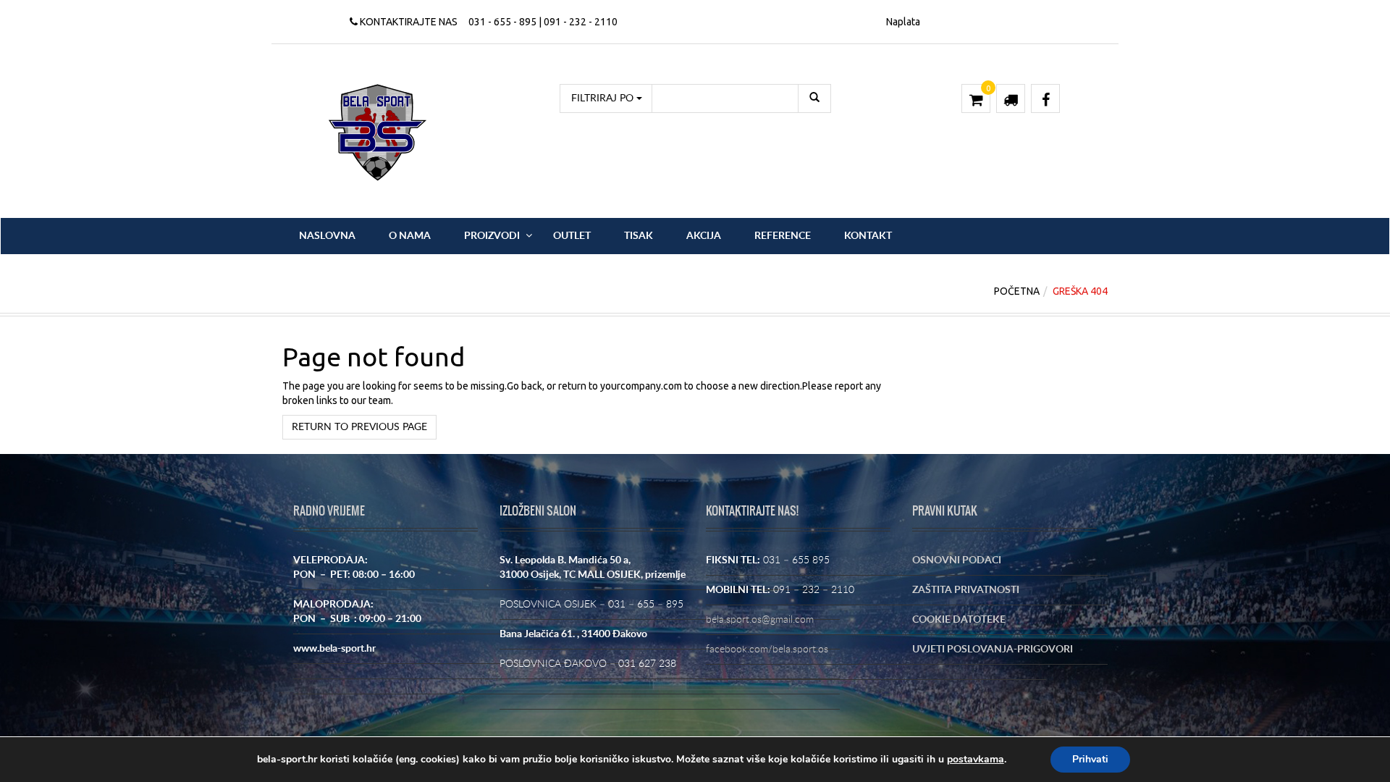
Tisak (638, 236)
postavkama (975, 759)
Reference (782, 236)
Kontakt (868, 236)
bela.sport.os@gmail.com (760, 620)
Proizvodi (492, 236)
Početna (1017, 291)
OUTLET (572, 236)
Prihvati (1090, 759)
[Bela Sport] (377, 132)
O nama (410, 236)
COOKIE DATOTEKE (959, 620)
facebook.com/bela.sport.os (767, 649)
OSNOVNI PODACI (956, 560)
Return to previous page (359, 427)
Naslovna (327, 236)
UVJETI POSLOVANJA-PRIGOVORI (992, 649)
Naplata (903, 22)
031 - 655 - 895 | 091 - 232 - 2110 (543, 22)
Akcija (703, 236)
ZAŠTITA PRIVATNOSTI (965, 590)
